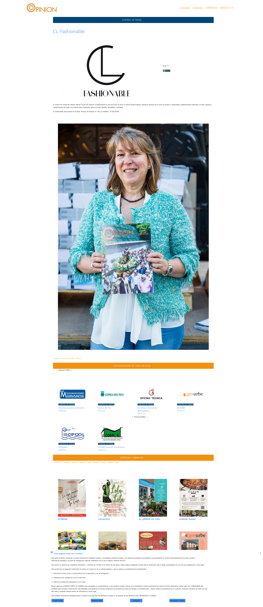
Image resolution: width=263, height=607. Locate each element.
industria (82, 462)
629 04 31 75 (227, 7)
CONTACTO (211, 7)
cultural (110, 462)
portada (56, 358)
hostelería (66, 462)
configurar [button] (136, 601)
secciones (185, 7)
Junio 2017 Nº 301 (68, 358)
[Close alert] (260, 552)
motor (104, 462)
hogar (90, 462)
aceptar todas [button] (57, 601)
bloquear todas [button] (97, 601)
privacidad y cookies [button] (177, 601)
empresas (197, 7)
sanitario (96, 462)
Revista (78, 358)
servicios (75, 462)
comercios (57, 462)
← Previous (60, 370)
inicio (117, 462)
